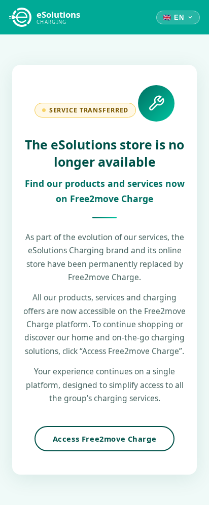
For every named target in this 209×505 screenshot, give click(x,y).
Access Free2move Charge (105, 439)
